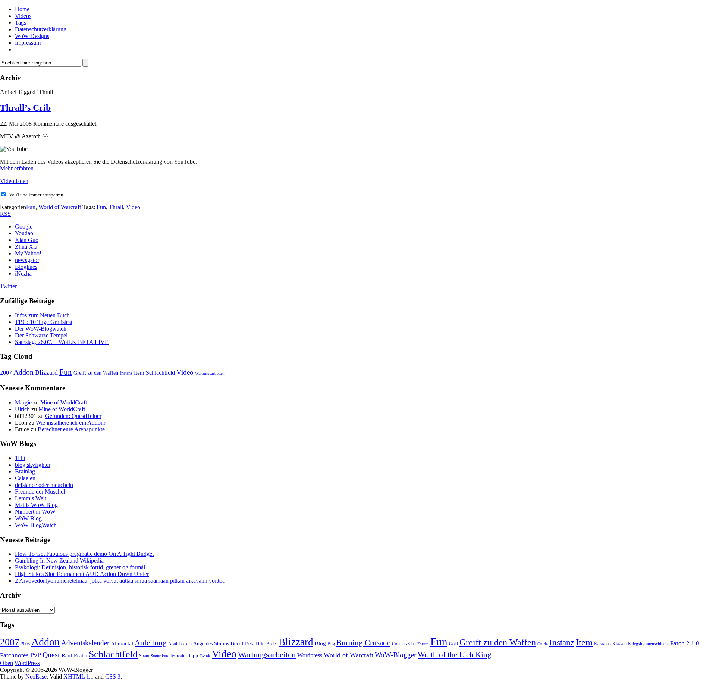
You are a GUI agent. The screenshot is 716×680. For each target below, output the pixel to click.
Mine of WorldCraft (63, 402)
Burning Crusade (363, 643)
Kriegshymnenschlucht (648, 643)
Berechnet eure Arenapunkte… (74, 429)
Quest (51, 655)
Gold (453, 644)
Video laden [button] (14, 181)
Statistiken (159, 656)
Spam (144, 655)
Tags (20, 22)
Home (22, 9)
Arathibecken (180, 644)
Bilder (271, 643)
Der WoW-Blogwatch (40, 328)
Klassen (619, 644)
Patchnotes (14, 655)
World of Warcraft (59, 207)
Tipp (193, 655)
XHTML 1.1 (78, 676)
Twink (205, 656)
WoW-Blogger (395, 655)
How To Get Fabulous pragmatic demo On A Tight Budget (84, 554)
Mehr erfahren (17, 168)
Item (139, 373)
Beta (249, 643)
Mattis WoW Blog (36, 505)
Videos (23, 16)
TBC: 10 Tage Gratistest (43, 322)
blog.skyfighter (32, 465)
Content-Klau (404, 644)
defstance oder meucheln (44, 485)
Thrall (116, 207)
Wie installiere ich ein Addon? (71, 422)
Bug (331, 644)
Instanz (126, 373)
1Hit (20, 458)
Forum (423, 644)
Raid (67, 655)
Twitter (8, 286)
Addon (23, 372)
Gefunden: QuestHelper (73, 416)
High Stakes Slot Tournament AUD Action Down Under (82, 574)
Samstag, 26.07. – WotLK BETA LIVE (62, 342)
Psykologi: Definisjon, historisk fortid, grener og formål (80, 567)
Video (133, 207)
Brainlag (25, 471)
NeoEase (36, 676)
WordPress (27, 663)
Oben (6, 663)
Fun (30, 207)
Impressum (28, 43)
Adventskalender (85, 643)
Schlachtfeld (160, 372)
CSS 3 (112, 676)
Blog (320, 643)
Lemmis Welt (30, 498)
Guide (542, 644)
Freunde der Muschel (40, 491)
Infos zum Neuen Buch (42, 315)
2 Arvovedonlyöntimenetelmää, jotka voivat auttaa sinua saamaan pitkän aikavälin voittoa (120, 580)
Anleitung (151, 643)
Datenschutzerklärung (40, 29)
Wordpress (309, 655)
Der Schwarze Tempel (41, 335)
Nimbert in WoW (35, 512)
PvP (35, 655)
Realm (80, 655)
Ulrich (22, 409)
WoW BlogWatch (36, 525)
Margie (23, 402)
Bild (260, 643)
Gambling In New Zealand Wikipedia (59, 560)
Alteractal (122, 643)
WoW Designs (32, 36)
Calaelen (25, 478)
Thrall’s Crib (25, 108)
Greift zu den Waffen (95, 373)
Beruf (237, 643)
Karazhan (602, 644)
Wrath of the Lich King (455, 655)
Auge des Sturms (211, 643)
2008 (25, 644)
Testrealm (178, 655)
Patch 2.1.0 (684, 643)
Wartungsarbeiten (210, 373)
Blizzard (46, 372)
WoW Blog (28, 518)
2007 (6, 372)
